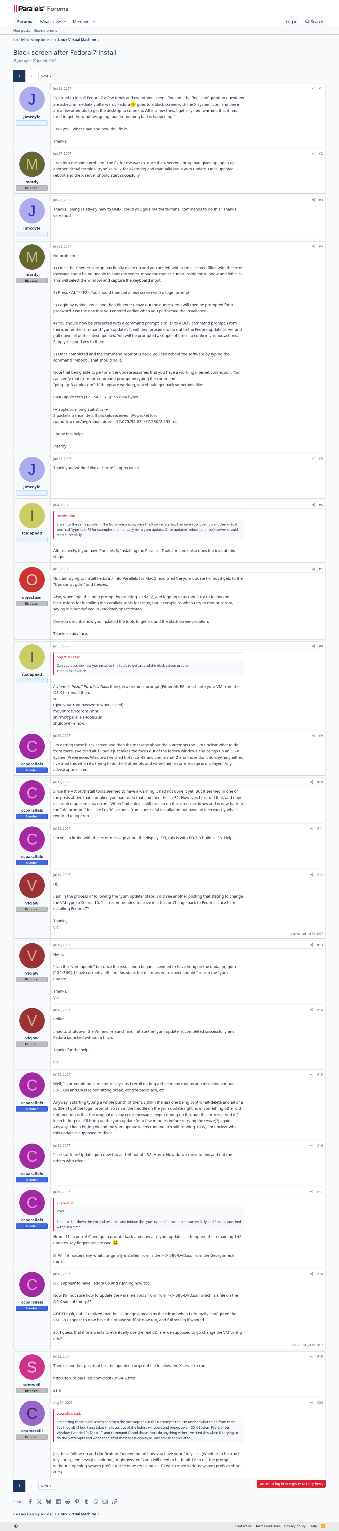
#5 (321, 458)
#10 (320, 782)
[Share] (313, 89)
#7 (321, 569)
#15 (320, 1074)
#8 (321, 646)
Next (44, 76)
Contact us (243, 1526)
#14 (320, 1010)
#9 (321, 735)
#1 (321, 88)
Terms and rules (268, 1526)
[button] (65, 21)
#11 (320, 828)
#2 (321, 153)
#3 (321, 200)
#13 (320, 945)
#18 (320, 1274)
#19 (320, 1356)
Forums (24, 21)
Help (313, 1526)
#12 (320, 874)
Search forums (45, 30)
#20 (320, 1402)
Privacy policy (295, 1526)
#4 (321, 246)
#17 (320, 1192)
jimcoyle (23, 60)
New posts (21, 30)
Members (81, 21)
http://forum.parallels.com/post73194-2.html (94, 1378)
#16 (320, 1145)
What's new (50, 21)
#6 (321, 505)
